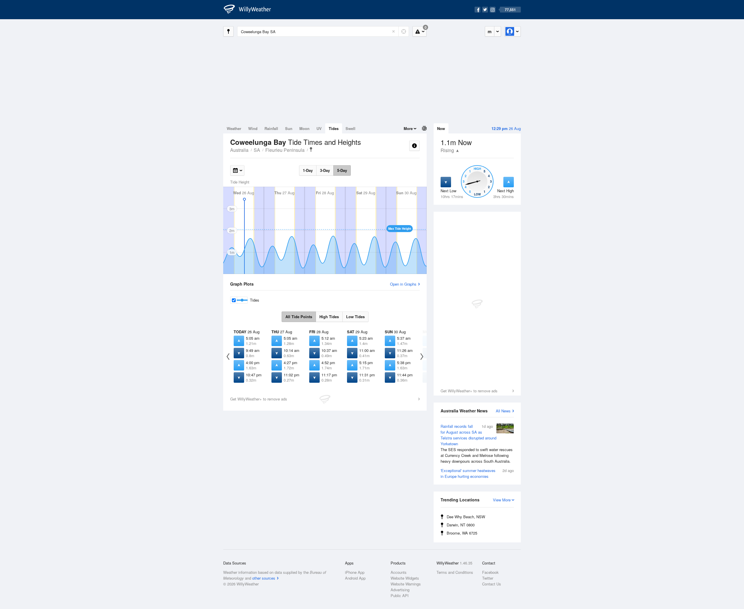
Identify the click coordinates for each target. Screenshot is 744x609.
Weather (234, 128)
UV (319, 128)
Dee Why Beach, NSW (466, 516)
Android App (355, 578)
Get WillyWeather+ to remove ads (469, 390)
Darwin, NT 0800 (461, 525)
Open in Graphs (403, 284)
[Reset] (393, 31)
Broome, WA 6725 (462, 533)
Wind (252, 128)
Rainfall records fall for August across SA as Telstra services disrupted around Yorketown (477, 443)
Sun (288, 128)
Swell (350, 128)
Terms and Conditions (455, 572)
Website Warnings (406, 584)
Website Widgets (405, 578)
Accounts (399, 572)
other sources (263, 578)
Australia (239, 150)
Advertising (400, 589)
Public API (400, 595)
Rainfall (271, 128)
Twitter (487, 578)
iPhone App (354, 572)
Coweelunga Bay (311, 149)
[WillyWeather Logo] (250, 9)
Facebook (490, 572)
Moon (304, 128)
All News (503, 411)
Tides (334, 128)
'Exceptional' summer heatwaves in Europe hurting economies (477, 473)
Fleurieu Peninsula (285, 150)
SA (257, 150)
